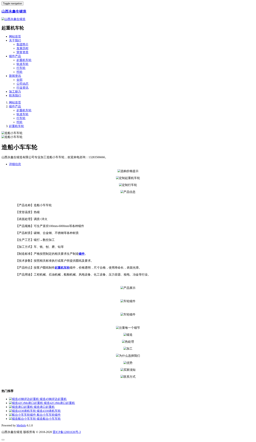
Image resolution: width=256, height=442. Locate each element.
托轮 (19, 71)
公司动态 (22, 83)
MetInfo (21, 425)
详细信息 (15, 164)
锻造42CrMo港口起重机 (59, 403)
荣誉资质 (22, 52)
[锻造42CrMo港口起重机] (26, 403)
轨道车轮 (22, 64)
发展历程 (22, 48)
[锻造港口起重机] (21, 406)
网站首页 (15, 36)
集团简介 (22, 44)
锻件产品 (15, 56)
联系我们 (15, 95)
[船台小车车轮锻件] (23, 414)
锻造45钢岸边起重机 (53, 399)
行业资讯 (22, 87)
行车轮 (20, 68)
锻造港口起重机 (44, 406)
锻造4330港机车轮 (49, 410)
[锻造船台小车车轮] (23, 418)
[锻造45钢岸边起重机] (24, 399)
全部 (19, 79)
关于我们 (15, 40)
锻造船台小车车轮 (49, 418)
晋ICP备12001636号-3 (67, 432)
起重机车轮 (23, 60)
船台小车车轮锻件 (49, 414)
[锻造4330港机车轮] (23, 410)
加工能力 (15, 91)
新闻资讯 (15, 75)
